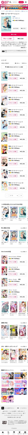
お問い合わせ (20, 411)
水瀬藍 (13, 16)
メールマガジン (23, 408)
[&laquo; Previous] (7, 195)
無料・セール (25, 433)
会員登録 (21, 2)
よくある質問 (13, 411)
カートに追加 (8, 38)
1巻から (18, 63)
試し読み (21, 38)
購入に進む (14, 34)
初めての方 (20, 433)
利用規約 (9, 413)
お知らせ (4, 413)
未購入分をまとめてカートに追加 (15, 67)
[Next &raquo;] (21, 195)
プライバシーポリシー (18, 413)
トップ (3, 433)
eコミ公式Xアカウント (8, 408)
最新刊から (24, 63)
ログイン (15, 2)
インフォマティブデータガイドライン (12, 415)
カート (14, 433)
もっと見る (23, 228)
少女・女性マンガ (16, 18)
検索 (8, 433)
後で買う (24, 28)
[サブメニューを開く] (26, 2)
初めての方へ (5, 411)
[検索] (10, 2)
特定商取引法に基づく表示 (14, 417)
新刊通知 (16, 28)
